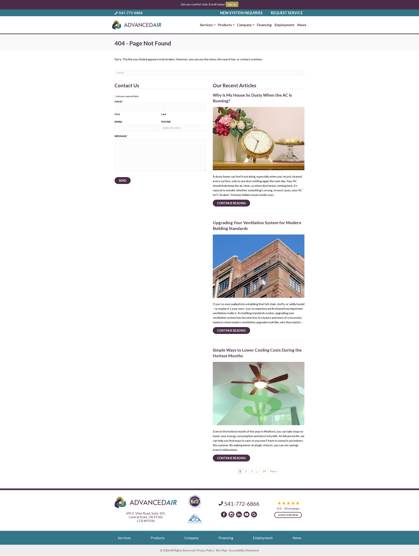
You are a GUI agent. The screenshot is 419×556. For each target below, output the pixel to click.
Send (122, 180)
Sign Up (232, 4)
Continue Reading (233, 203)
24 (264, 471)
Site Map (221, 550)
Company (244, 25)
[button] (214, 24)
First (117, 114)
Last (163, 114)
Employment (284, 25)
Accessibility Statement (244, 550)
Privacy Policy (205, 550)
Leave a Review (288, 514)
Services (206, 25)
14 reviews (291, 508)
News (301, 25)
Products (225, 25)
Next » (274, 471)
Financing (264, 25)
